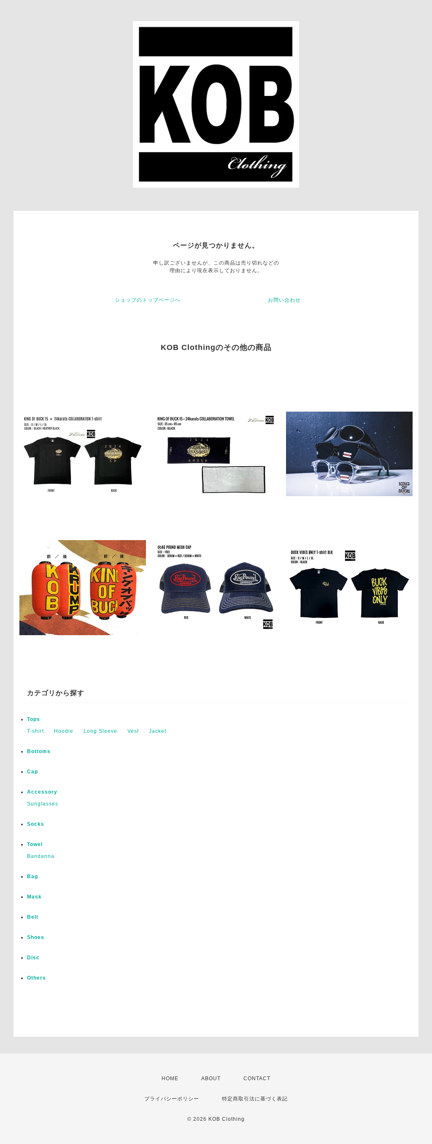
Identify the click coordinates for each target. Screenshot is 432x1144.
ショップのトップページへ (148, 300)
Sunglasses (42, 804)
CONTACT (256, 1078)
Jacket (157, 731)
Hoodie (63, 731)
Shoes (35, 937)
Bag (32, 876)
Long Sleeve (100, 731)
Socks (35, 824)
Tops (33, 719)
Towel (35, 844)
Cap (32, 772)
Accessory (42, 792)
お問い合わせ (284, 300)
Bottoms (39, 751)
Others (36, 978)
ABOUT (211, 1078)
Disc (33, 958)
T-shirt (35, 731)
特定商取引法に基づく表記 (255, 1099)
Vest (133, 731)
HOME (170, 1078)
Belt (32, 917)
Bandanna (40, 856)
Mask (34, 897)
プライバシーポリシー (171, 1099)
